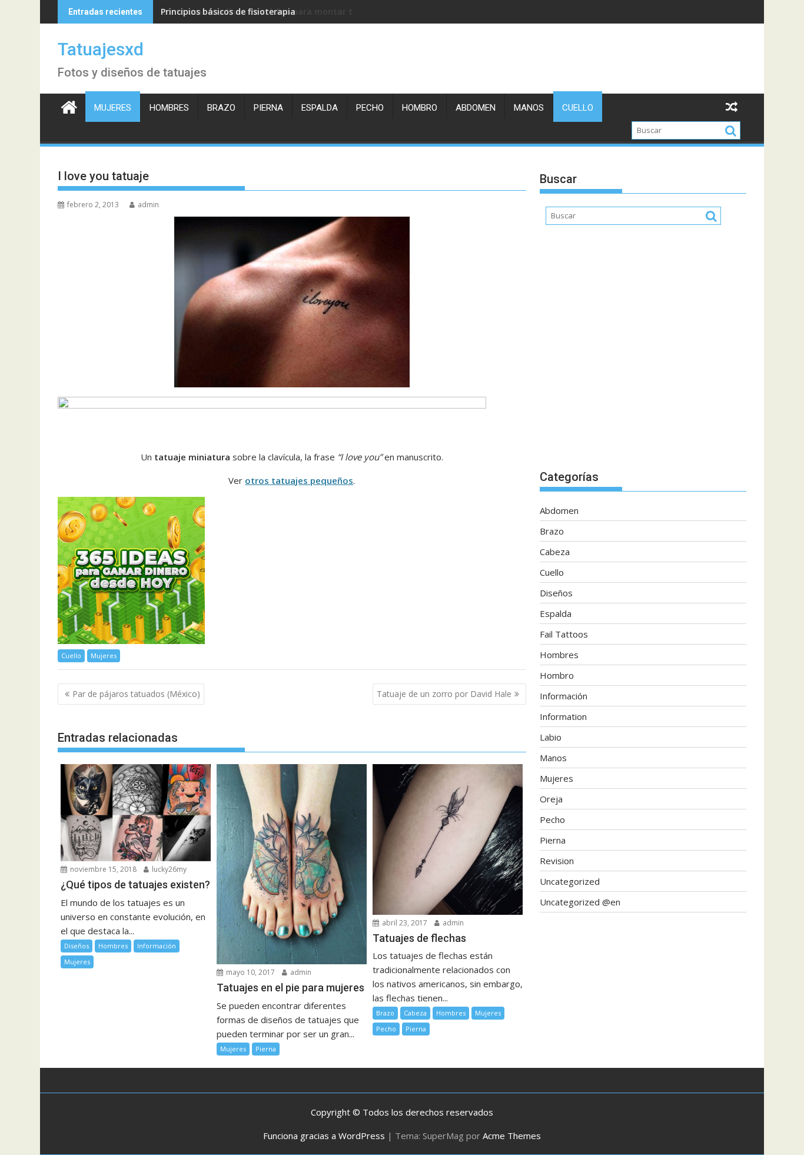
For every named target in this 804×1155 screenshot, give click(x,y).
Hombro (419, 107)
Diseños (76, 945)
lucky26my (168, 869)
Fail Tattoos (564, 634)
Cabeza (415, 1012)
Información (156, 945)
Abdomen (476, 107)
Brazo (221, 107)
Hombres (169, 107)
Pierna (268, 107)
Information (563, 716)
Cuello (577, 107)
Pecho (370, 107)
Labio (551, 737)
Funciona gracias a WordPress (324, 1135)
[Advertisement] (643, 353)
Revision (557, 861)
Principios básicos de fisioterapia (228, 11)
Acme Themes (512, 1135)
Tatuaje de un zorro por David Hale (444, 693)
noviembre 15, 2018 (102, 869)
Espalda (319, 107)
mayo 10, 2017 (249, 972)
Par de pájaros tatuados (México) (136, 693)
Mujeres (112, 107)
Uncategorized (570, 881)
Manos (529, 107)
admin (148, 205)
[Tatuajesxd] (69, 106)
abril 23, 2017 (403, 923)
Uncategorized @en (580, 902)
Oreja (551, 799)
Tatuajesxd (101, 49)
